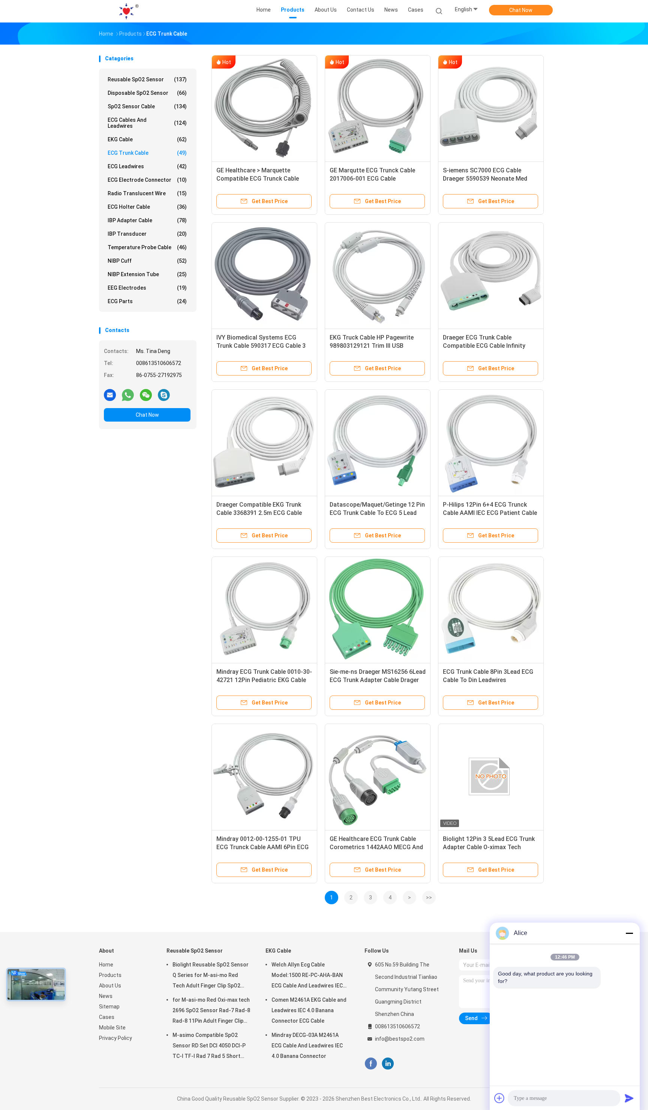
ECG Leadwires (147, 166)
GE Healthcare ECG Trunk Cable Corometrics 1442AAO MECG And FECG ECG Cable (376, 847)
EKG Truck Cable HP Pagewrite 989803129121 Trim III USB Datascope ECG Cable (372, 346)
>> (429, 898)
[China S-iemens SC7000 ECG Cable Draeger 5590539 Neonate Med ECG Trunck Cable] (490, 107)
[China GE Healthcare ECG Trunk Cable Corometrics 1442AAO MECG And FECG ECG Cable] (377, 776)
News (105, 996)
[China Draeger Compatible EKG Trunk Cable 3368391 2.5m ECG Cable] (264, 442)
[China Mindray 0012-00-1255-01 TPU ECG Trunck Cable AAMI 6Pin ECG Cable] (264, 776)
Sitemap (109, 1007)
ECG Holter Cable (147, 207)
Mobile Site (112, 1028)
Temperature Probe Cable (147, 247)
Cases (106, 1017)
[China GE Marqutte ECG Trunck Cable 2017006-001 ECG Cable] (377, 107)
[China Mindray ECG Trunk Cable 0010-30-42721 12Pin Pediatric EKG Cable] (264, 609)
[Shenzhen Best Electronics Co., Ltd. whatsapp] (128, 395)
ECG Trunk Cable (147, 153)
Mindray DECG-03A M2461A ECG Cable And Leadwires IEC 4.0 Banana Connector (307, 1045)
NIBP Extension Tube (147, 274)
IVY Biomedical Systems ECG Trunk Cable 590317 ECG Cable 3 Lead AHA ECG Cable (261, 346)
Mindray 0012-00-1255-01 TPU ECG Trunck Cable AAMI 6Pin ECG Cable (262, 847)
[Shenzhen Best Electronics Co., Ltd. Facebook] (370, 1063)
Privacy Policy (115, 1038)
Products (110, 975)
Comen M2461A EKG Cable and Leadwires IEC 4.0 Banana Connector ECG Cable (309, 1010)
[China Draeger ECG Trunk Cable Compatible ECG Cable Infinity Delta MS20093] (490, 275)
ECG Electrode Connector (147, 180)
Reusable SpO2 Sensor (147, 79)
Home (106, 965)
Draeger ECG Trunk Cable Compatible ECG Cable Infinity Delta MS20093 (484, 346)
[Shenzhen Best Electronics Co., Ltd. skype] (164, 395)
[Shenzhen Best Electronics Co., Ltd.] (128, 11)
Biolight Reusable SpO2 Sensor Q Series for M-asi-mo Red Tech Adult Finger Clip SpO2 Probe (210, 976)
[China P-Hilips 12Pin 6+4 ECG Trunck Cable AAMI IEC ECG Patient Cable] (490, 442)
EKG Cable (147, 139)
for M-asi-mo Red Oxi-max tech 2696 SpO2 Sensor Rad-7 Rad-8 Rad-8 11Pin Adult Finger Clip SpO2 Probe (211, 1011)
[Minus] (629, 933)
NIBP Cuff (147, 261)
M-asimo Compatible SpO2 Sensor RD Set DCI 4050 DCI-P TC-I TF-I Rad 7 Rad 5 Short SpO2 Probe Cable (209, 1046)
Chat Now (520, 10)
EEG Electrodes (147, 288)
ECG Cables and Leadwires (147, 123)
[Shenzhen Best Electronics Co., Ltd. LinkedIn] (388, 1063)
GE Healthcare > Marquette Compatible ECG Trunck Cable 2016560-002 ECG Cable (257, 178)
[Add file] (499, 1098)
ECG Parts (147, 301)
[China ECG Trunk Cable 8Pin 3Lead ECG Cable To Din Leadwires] (490, 609)
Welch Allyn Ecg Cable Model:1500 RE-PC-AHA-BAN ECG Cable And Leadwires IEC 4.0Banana (307, 976)
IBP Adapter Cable (147, 220)
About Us (110, 986)
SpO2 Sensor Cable (147, 106)
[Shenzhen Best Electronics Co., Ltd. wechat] (146, 395)
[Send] (629, 1098)
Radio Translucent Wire (147, 193)
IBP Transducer (147, 234)
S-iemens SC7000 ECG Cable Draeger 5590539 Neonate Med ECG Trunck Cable (485, 178)
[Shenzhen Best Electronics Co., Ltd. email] (110, 395)
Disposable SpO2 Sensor (147, 93)
